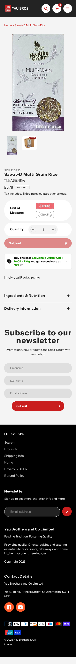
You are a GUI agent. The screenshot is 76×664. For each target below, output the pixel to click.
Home (8, 25)
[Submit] (67, 511)
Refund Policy (14, 476)
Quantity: (17, 229)
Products (11, 449)
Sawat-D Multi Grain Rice (30, 25)
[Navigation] (67, 8)
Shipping (29, 193)
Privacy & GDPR (15, 469)
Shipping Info (14, 456)
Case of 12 (45, 214)
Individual (45, 206)
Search (9, 442)
